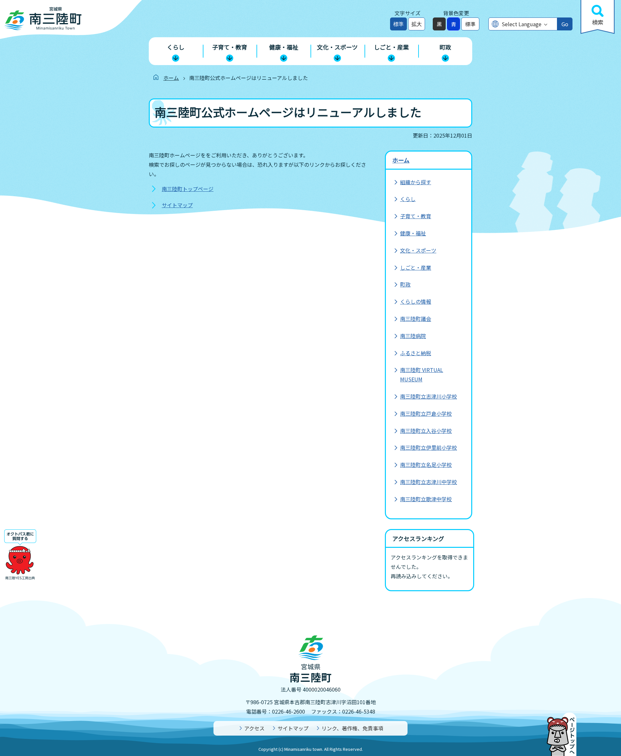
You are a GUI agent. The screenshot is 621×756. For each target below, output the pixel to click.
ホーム (171, 78)
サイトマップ (177, 205)
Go (564, 24)
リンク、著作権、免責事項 (352, 728)
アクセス (254, 728)
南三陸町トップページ (187, 189)
